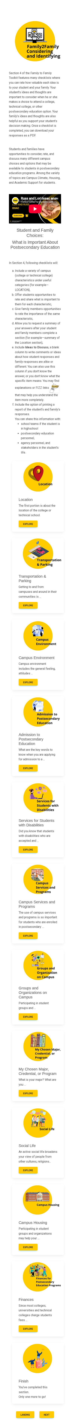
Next (46, 1415)
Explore (28, 524)
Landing (25, 1415)
